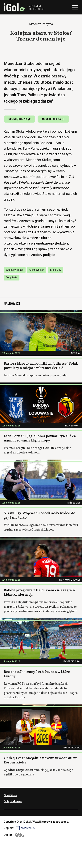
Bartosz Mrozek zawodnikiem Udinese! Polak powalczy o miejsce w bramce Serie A (41, 366)
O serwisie (10, 795)
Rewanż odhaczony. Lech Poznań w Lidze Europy (37, 674)
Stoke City (55, 269)
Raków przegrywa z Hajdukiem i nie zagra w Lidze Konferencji (39, 592)
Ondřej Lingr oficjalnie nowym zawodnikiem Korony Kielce (40, 760)
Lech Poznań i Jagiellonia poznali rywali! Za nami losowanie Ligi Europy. (40, 438)
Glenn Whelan (36, 269)
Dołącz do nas (13, 801)
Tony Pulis (11, 277)
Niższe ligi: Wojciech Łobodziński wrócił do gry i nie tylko (39, 515)
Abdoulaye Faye (14, 269)
